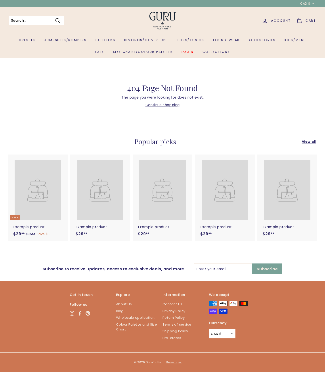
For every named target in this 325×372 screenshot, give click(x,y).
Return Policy (173, 317)
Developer (174, 362)
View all (309, 141)
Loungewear (226, 40)
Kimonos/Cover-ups (146, 40)
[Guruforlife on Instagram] (72, 313)
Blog (120, 311)
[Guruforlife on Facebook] (80, 313)
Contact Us (172, 304)
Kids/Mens (295, 40)
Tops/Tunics (190, 40)
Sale (99, 52)
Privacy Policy (173, 311)
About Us (124, 304)
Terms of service (176, 324)
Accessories (262, 40)
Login (188, 52)
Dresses (27, 40)
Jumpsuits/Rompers (65, 40)
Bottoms (105, 40)
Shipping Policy (175, 331)
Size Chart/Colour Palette (143, 52)
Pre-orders (171, 338)
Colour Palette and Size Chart (136, 327)
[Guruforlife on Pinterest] (88, 313)
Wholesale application (135, 317)
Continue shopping (162, 104)
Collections (216, 52)
